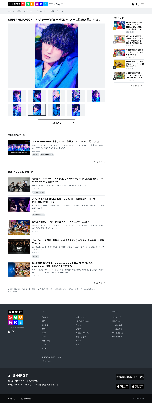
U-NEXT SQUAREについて (51, 357)
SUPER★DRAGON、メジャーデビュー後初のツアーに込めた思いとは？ (73, 289)
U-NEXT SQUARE (14, 289)
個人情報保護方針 (27, 399)
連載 (52, 11)
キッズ (78, 341)
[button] (142, 4)
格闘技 (44, 329)
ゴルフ (78, 329)
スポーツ (45, 349)
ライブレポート (42, 11)
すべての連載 (117, 329)
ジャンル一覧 (25, 289)
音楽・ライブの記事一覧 (40, 289)
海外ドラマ (46, 325)
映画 (43, 321)
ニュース (11, 11)
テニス (44, 333)
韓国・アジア (81, 317)
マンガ (44, 345)
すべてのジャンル (119, 333)
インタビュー (29, 11)
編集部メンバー (118, 321)
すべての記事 (117, 325)
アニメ (44, 337)
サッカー (79, 325)
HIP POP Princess (82, 321)
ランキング (61, 11)
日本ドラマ (46, 317)
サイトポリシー (13, 399)
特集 (19, 11)
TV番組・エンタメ (83, 333)
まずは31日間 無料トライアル (130, 377)
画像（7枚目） (13, 292)
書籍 (77, 345)
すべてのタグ (117, 337)
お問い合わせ (46, 361)
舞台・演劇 (46, 341)
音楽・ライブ (81, 337)
